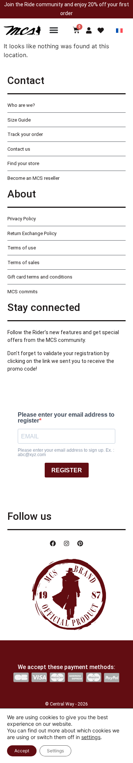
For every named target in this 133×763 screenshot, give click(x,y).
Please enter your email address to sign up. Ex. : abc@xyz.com (66, 452)
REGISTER (66, 470)
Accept (21, 750)
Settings (55, 750)
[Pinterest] (80, 543)
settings (90, 737)
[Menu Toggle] (53, 30)
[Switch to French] (119, 30)
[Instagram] (66, 543)
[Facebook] (53, 543)
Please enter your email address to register (66, 418)
